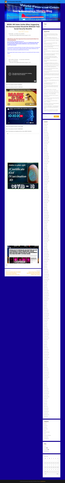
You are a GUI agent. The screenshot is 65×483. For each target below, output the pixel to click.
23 (45, 469)
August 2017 (46, 300)
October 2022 (46, 199)
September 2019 (46, 259)
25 (49, 469)
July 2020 (45, 243)
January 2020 (46, 253)
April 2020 (45, 248)
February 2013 (46, 388)
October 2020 (46, 238)
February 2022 (46, 212)
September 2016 (46, 318)
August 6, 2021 (28, 62)
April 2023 (45, 189)
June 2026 (45, 127)
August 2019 (46, 261)
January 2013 (46, 390)
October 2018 (46, 277)
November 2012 (46, 393)
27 (53, 469)
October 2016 (46, 316)
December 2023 (46, 176)
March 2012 (46, 406)
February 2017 (46, 310)
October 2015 (46, 336)
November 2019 (46, 256)
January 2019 (46, 272)
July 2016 (45, 321)
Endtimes (45, 427)
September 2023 (46, 181)
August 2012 (46, 398)
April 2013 (45, 385)
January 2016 (46, 331)
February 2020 (46, 251)
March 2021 (46, 230)
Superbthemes (42, 481)
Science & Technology (47, 435)
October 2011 (46, 413)
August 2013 (46, 378)
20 (53, 467)
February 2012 (46, 408)
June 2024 (45, 166)
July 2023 (45, 184)
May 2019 (45, 266)
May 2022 (45, 207)
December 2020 (46, 235)
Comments (46, 449)
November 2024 (46, 158)
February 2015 (46, 349)
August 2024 (46, 163)
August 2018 (46, 280)
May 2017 (45, 305)
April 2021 (45, 228)
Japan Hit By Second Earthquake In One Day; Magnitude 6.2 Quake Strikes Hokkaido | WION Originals (51, 35)
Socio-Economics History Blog (14, 1)
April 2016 (45, 326)
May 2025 (45, 148)
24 (47, 469)
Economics (45, 425)
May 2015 (45, 344)
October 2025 (46, 140)
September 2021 (46, 220)
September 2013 (46, 377)
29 (57, 469)
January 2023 (46, 194)
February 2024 (46, 173)
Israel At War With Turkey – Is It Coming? (50, 89)
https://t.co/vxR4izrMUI (13, 61)
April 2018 (45, 287)
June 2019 (45, 264)
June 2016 (45, 323)
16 (45, 467)
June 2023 (45, 186)
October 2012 (46, 395)
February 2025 (46, 153)
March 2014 (46, 367)
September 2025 (46, 142)
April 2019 (45, 267)
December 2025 (46, 137)
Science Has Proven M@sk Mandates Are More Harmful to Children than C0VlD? (33, 273)
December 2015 (46, 333)
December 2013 (46, 372)
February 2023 (46, 192)
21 (55, 467)
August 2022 (46, 202)
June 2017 (45, 303)
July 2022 (45, 204)
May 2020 (45, 246)
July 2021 (45, 223)
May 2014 (45, 364)
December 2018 (46, 274)
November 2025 (46, 138)
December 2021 (46, 215)
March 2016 (46, 328)
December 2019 (46, 254)
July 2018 (45, 282)
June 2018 (45, 284)
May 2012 (45, 403)
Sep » (57, 473)
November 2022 (46, 197)
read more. (9, 55)
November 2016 (46, 315)
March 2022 (46, 210)
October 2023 (46, 179)
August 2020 (46, 241)
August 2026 (46, 124)
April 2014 (45, 365)
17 (47, 467)
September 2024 (46, 161)
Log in (45, 446)
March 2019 (46, 269)
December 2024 (46, 156)
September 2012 (46, 396)
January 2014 (46, 370)
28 (55, 469)
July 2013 (45, 380)
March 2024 (46, 171)
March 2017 (46, 308)
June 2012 (45, 401)
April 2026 (45, 130)
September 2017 (46, 298)
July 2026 (45, 125)
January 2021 (46, 233)
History (45, 430)
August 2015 (46, 339)
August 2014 (46, 359)
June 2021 (45, 225)
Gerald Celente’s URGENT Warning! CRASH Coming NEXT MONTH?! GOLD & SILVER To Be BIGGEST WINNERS (51, 57)
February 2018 (46, 290)
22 (57, 467)
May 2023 (45, 187)
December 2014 (46, 352)
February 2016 (46, 329)
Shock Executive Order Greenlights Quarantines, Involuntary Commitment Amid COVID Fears (13, 273)
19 (51, 467)
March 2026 (46, 132)
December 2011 (46, 411)
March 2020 (46, 249)
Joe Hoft (9, 41)
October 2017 (46, 297)
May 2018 (45, 285)
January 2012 (46, 409)
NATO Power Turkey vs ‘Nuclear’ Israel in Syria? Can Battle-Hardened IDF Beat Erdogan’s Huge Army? (51, 86)
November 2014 (46, 354)
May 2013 (45, 383)
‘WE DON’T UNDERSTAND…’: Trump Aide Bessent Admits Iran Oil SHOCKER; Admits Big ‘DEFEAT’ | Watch (51, 107)
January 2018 (46, 292)
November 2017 (46, 295)
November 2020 (46, 236)
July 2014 (45, 360)
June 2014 (45, 362)
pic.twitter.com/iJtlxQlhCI (19, 33)
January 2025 (46, 155)
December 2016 (46, 313)
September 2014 (46, 357)
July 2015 (45, 341)
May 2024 (45, 168)
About (59, 1)
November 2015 (46, 334)
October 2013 (46, 375)
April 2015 (45, 346)
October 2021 (46, 218)
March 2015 (46, 347)
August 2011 (46, 416)
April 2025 (45, 150)
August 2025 (46, 143)
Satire (45, 433)
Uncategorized (46, 438)
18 (49, 467)
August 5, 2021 (28, 35)
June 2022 (45, 205)
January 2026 (46, 135)
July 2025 (45, 145)
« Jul (45, 473)
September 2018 (46, 279)
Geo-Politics (46, 428)
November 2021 (46, 217)
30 (45, 471)
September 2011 (46, 414)
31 (47, 471)
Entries (46, 447)
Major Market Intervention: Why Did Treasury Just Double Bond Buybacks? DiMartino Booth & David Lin (51, 74)
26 (51, 469)
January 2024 (46, 174)
